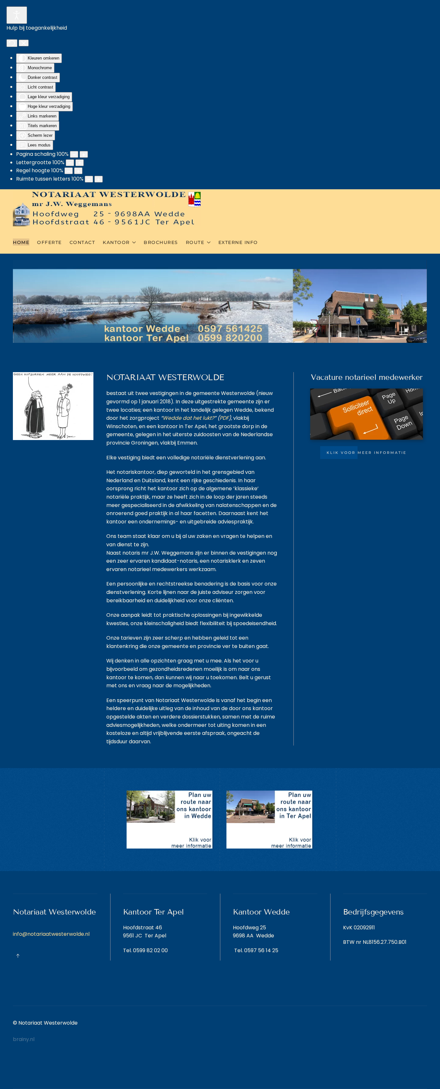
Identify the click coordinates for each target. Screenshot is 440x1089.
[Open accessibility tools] (16, 15)
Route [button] (195, 242)
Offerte (49, 242)
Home (21, 242)
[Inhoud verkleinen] (74, 154)
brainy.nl (23, 1039)
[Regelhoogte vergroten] (78, 170)
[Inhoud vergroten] (84, 154)
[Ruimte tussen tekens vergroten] (98, 179)
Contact (82, 242)
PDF (224, 418)
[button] (18, 956)
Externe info (238, 242)
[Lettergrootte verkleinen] (70, 162)
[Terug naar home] (107, 208)
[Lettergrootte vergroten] (79, 162)
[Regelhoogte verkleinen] (68, 170)
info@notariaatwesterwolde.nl (51, 934)
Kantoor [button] (116, 242)
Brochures (161, 242)
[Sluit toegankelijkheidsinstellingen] (24, 43)
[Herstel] (11, 43)
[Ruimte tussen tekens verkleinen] (89, 179)
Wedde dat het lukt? (188, 418)
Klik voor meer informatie (367, 452)
